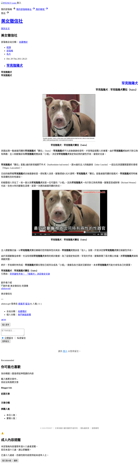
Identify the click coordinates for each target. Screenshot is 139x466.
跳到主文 (5, 28)
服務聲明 (95, 428)
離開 (15, 461)
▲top (3, 319)
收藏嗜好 (23, 42)
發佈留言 (5, 341)
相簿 (9, 47)
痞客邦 (21, 304)
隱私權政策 (84, 428)
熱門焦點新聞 (24, 315)
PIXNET (49, 428)
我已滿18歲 (6, 461)
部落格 (10, 51)
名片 (9, 54)
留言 (27, 304)
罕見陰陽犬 (15, 65)
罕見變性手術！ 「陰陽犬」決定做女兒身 (30, 274)
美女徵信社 (12, 21)
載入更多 (5, 325)
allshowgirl (6, 288)
